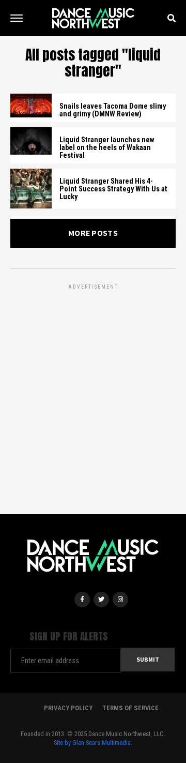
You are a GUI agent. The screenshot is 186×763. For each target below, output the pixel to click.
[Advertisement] (93, 385)
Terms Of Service (130, 708)
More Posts (93, 233)
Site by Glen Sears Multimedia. (93, 742)
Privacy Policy (68, 708)
